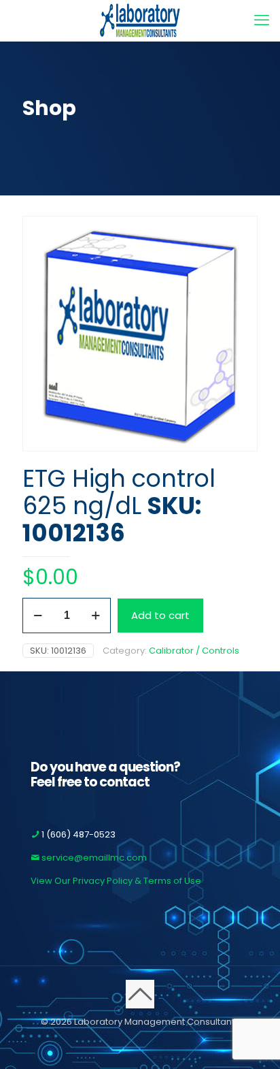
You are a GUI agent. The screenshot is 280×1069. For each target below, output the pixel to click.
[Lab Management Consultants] (140, 20)
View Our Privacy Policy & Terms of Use (116, 880)
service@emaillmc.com (93, 857)
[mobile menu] (261, 20)
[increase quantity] (95, 615)
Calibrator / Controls (194, 650)
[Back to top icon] (140, 994)
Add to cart (160, 615)
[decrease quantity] (38, 615)
